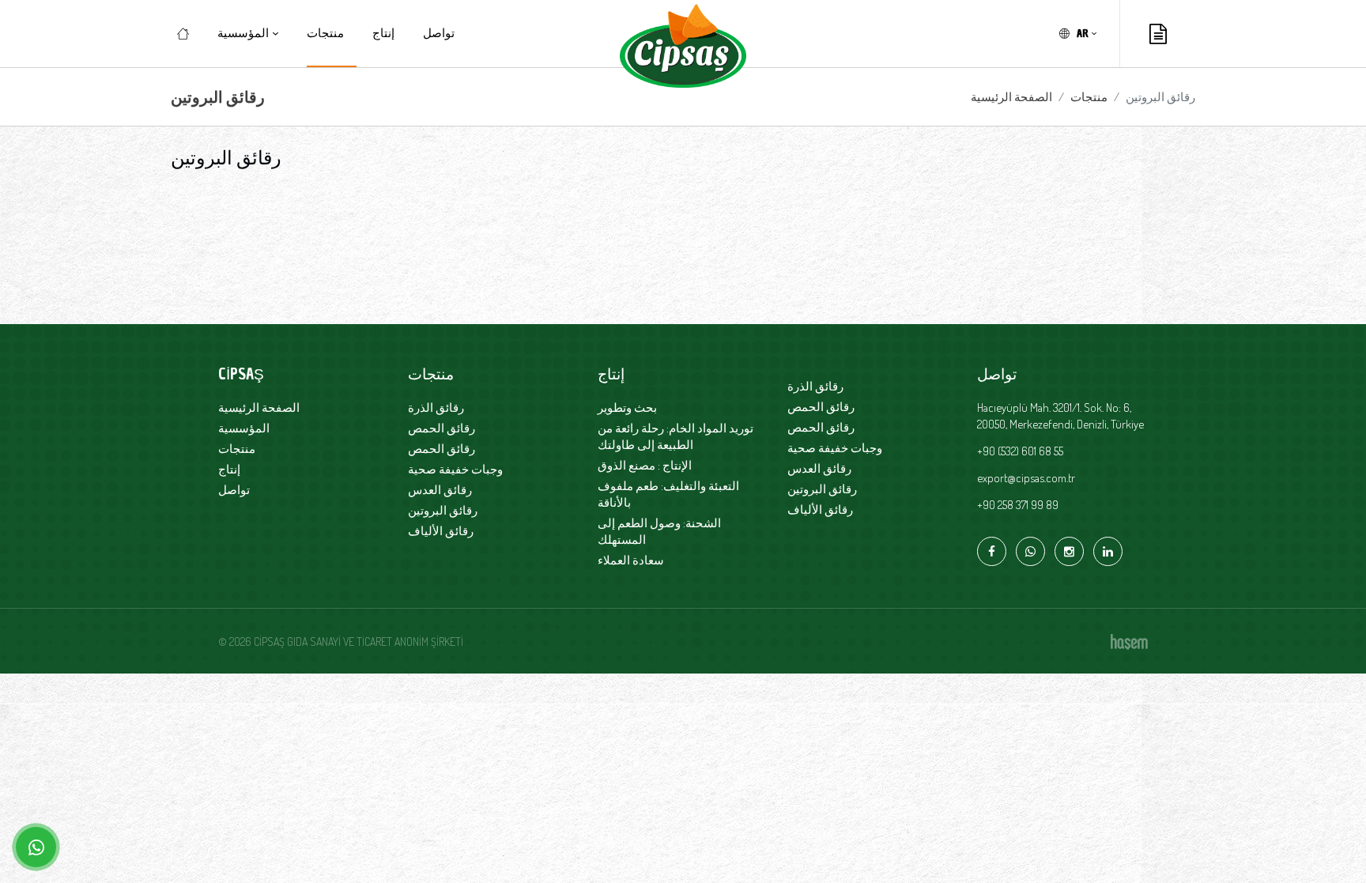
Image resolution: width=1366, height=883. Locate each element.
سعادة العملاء (631, 560)
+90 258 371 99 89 (1017, 504)
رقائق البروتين (442, 510)
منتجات (325, 33)
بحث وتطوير (627, 407)
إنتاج (383, 33)
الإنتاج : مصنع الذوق (645, 465)
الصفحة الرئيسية (1011, 96)
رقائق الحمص (441, 428)
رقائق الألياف (441, 530)
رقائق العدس (440, 489)
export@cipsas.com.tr (1026, 477)
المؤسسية (244, 428)
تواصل (439, 33)
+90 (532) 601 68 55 (1020, 450)
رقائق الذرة (436, 407)
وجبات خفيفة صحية (455, 469)
